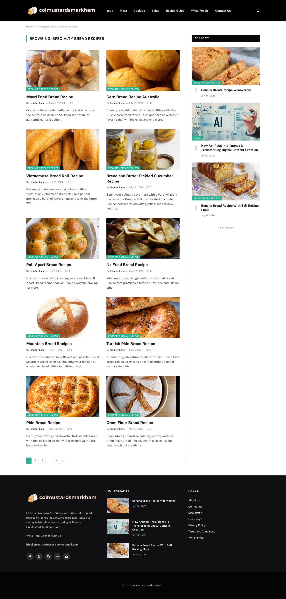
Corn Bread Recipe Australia (132, 97)
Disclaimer (195, 512)
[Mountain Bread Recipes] (62, 317)
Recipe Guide (175, 10)
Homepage (195, 519)
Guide (197, 138)
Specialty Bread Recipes (43, 89)
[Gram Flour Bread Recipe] (143, 396)
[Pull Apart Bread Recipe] (62, 238)
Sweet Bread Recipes (207, 83)
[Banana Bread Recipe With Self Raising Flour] (226, 181)
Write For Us (200, 10)
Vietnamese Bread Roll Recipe (54, 176)
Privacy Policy (197, 525)
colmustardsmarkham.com (147, 585)
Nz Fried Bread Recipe (127, 264)
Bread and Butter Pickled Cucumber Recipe (139, 179)
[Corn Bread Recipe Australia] (143, 70)
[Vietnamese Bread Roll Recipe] (62, 149)
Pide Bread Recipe (43, 422)
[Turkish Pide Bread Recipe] (143, 317)
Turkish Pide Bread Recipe (130, 343)
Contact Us (223, 10)
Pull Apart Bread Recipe (48, 264)
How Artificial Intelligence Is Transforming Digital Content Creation (229, 148)
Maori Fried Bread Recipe (49, 97)
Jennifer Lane (37, 103)
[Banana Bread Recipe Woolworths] (226, 66)
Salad (155, 10)
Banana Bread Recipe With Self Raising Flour (230, 208)
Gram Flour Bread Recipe (129, 422)
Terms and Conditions (201, 531)
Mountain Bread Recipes (49, 343)
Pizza (123, 10)
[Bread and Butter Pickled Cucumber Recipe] (143, 149)
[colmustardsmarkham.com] (61, 10)
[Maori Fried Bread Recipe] (62, 70)
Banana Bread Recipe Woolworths (226, 90)
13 (55, 460)
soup (109, 10)
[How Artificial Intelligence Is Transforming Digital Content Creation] (226, 122)
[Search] (258, 10)
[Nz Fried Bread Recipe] (143, 238)
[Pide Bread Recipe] (62, 396)
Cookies (139, 10)
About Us (194, 500)
